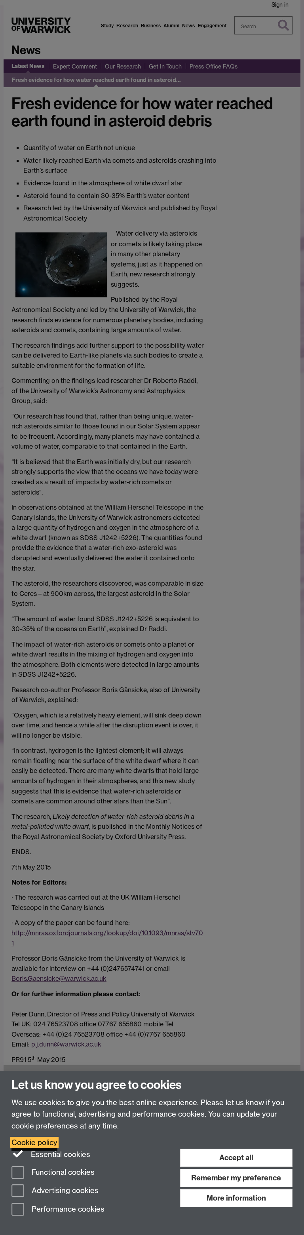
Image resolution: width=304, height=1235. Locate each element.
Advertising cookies (64, 1190)
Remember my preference (236, 1177)
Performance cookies (67, 1209)
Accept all (236, 1157)
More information (236, 1198)
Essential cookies (59, 1154)
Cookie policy (34, 1142)
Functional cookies (62, 1172)
